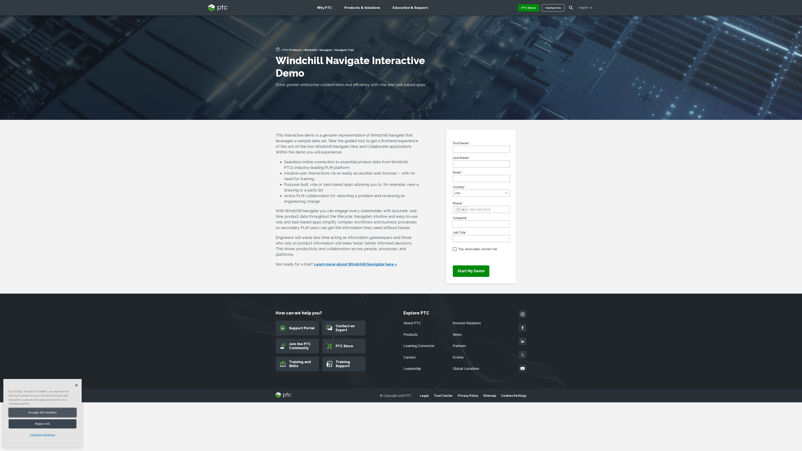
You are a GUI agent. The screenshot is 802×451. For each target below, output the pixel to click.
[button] (481, 193)
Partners (459, 346)
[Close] (76, 385)
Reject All (42, 423)
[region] (42, 413)
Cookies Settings (513, 395)
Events (458, 357)
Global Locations (466, 369)
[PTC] (283, 395)
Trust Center (443, 395)
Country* (459, 187)
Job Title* (460, 232)
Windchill (310, 50)
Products (411, 335)
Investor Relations (467, 323)
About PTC (412, 323)
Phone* (458, 203)
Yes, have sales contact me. (478, 249)
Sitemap (489, 395)
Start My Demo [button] (471, 271)
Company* (460, 218)
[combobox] (461, 209)
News (457, 335)
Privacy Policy (468, 395)
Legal (424, 395)
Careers (410, 357)
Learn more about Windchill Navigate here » (355, 264)
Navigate (326, 50)
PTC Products (292, 50)
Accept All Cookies (42, 412)
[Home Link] (277, 50)
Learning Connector (419, 346)
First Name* (461, 143)
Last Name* (461, 158)
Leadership (412, 369)
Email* (457, 172)
